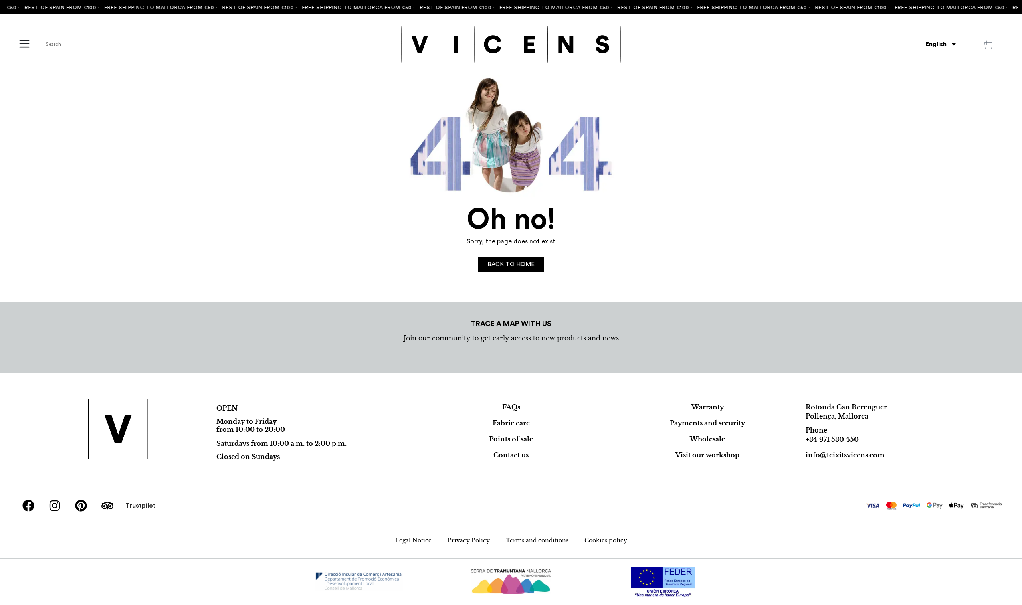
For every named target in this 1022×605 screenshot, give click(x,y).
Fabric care (511, 423)
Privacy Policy (469, 540)
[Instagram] (54, 505)
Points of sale (511, 439)
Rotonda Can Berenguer (846, 407)
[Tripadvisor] (107, 505)
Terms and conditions (537, 540)
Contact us (511, 455)
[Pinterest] (81, 505)
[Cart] (988, 44)
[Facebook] (28, 505)
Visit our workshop (707, 455)
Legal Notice (413, 540)
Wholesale (707, 439)
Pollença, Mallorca (837, 416)
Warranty (707, 407)
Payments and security (707, 423)
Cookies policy (605, 540)
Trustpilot (140, 505)
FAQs (511, 407)
